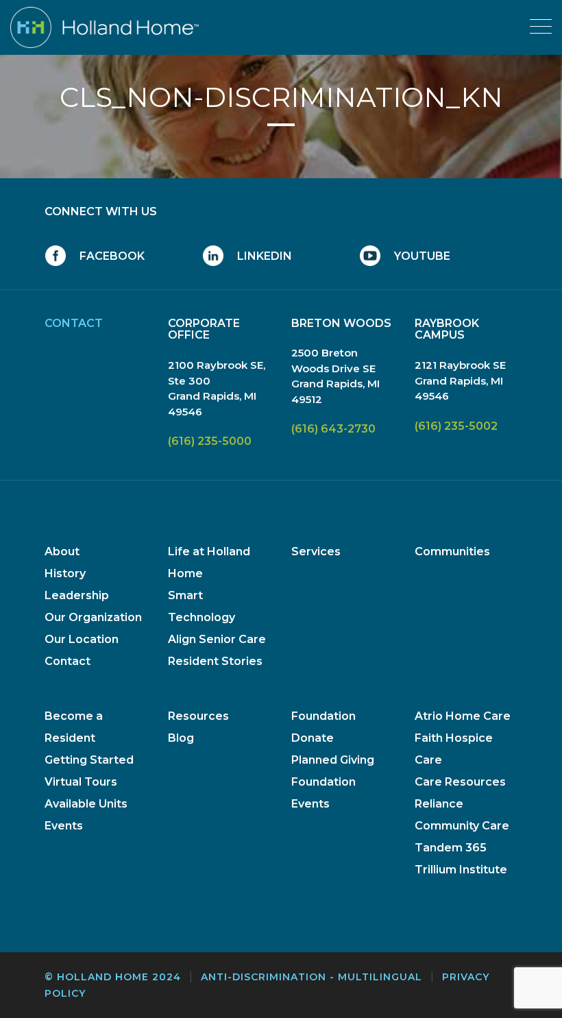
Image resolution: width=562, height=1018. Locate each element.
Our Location (82, 639)
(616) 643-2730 (333, 428)
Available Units (86, 803)
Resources (198, 716)
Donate (312, 737)
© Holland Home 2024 (113, 977)
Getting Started (89, 759)
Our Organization (93, 617)
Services (316, 551)
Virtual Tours (81, 781)
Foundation (323, 716)
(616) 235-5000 (210, 441)
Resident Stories (215, 661)
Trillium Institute (461, 869)
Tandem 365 (451, 847)
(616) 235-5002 (456, 426)
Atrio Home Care (463, 716)
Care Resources (460, 781)
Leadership (77, 595)
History (65, 573)
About (62, 551)
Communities (452, 551)
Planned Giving (332, 759)
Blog (181, 737)
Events (64, 825)
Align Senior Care (217, 639)
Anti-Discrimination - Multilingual (311, 977)
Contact (67, 661)
